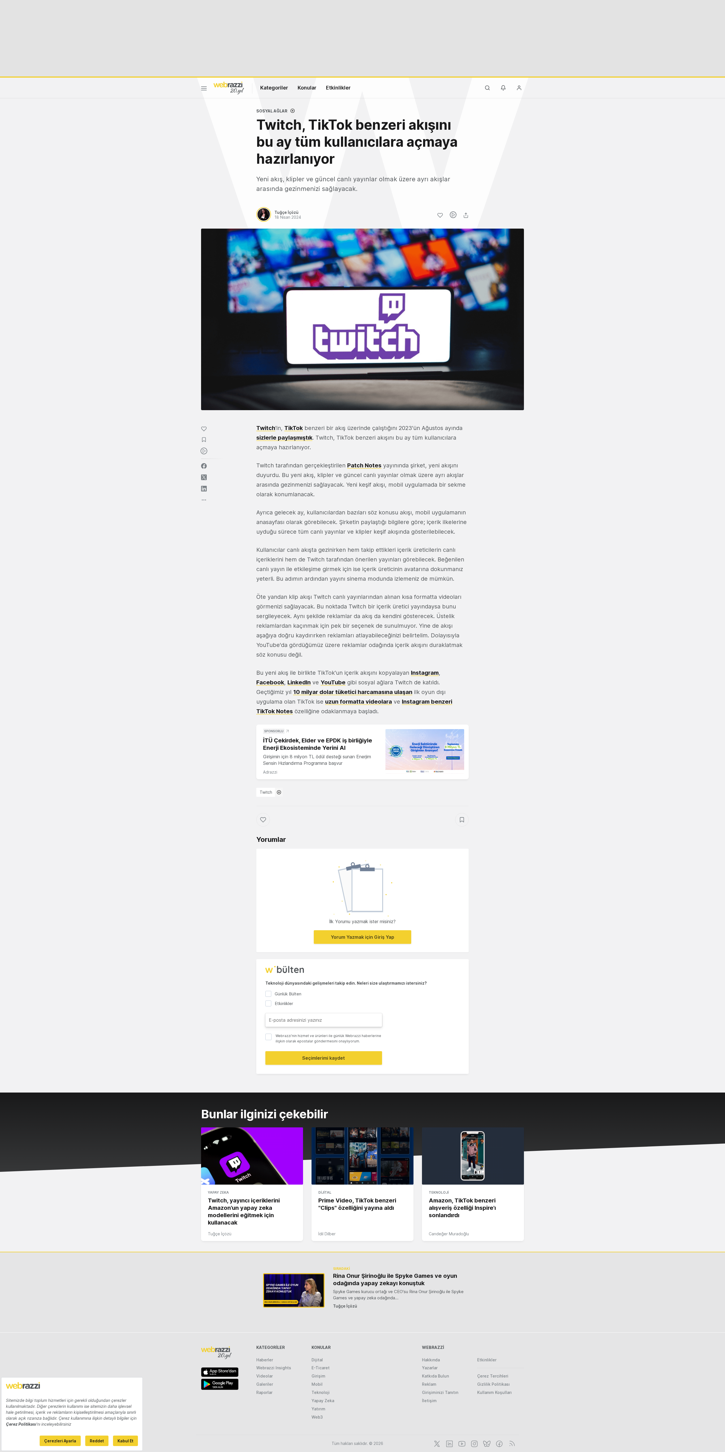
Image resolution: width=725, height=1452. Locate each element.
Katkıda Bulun (435, 1376)
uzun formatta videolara (358, 701)
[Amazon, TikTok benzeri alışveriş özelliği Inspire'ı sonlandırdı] (473, 1156)
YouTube (333, 682)
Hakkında (431, 1359)
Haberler (264, 1359)
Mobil (317, 1384)
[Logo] (229, 87)
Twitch (265, 428)
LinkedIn (299, 682)
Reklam (429, 1384)
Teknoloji (439, 1192)
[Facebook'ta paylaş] (204, 466)
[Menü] (204, 89)
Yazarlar (430, 1367)
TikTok (293, 428)
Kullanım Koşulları (494, 1392)
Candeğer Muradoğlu (449, 1233)
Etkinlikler (338, 88)
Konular (307, 88)
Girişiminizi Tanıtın (440, 1392)
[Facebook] (498, 1443)
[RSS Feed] (511, 1443)
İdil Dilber (327, 1233)
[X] (436, 1443)
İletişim (429, 1400)
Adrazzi (270, 772)
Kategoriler (274, 88)
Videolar (264, 1376)
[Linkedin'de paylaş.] (204, 488)
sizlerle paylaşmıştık (284, 437)
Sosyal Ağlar (271, 110)
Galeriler (264, 1384)
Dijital (324, 1192)
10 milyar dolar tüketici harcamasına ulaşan (352, 692)
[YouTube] (461, 1443)
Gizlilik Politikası (493, 1384)
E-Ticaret (321, 1367)
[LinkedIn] (448, 1443)
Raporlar (264, 1392)
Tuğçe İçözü (219, 1233)
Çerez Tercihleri (492, 1376)
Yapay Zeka (218, 1192)
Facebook (270, 682)
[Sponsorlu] (424, 751)
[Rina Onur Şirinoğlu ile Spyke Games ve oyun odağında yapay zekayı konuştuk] (294, 1290)
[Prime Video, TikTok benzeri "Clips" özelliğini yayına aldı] (362, 1156)
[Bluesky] (486, 1443)
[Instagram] (473, 1443)
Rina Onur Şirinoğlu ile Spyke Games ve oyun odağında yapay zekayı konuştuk (395, 1279)
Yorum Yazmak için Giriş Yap (362, 937)
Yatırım (318, 1408)
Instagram (425, 672)
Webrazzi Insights (273, 1367)
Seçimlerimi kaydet (323, 1058)
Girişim (318, 1376)
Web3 (317, 1417)
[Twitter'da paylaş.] (204, 477)
